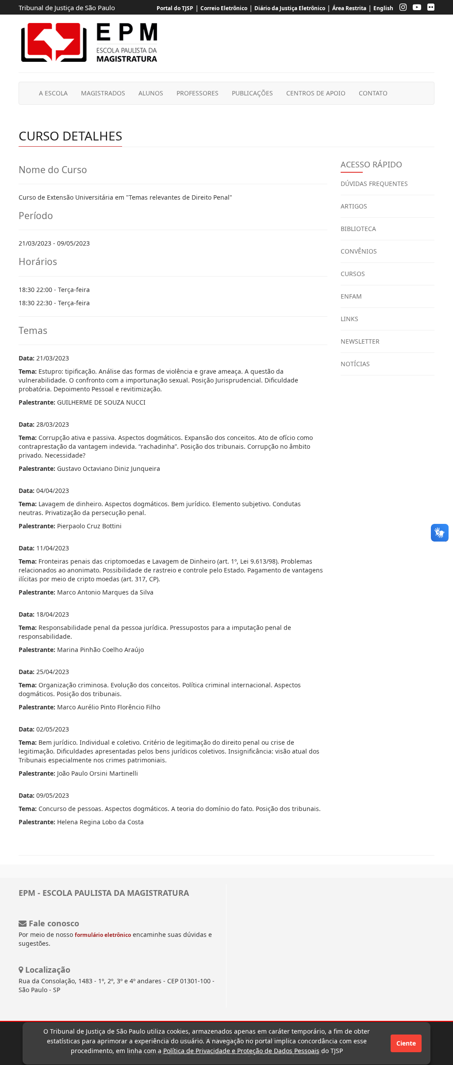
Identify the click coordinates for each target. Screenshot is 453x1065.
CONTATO (373, 93)
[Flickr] (428, 8)
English (383, 8)
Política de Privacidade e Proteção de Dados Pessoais (241, 1050)
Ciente (406, 1043)
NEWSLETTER (360, 341)
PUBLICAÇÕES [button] (252, 93)
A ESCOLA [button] (53, 93)
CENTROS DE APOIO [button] (316, 93)
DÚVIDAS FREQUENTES (374, 183)
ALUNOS (150, 93)
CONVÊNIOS (359, 251)
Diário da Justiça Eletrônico (289, 8)
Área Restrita (349, 8)
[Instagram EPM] (401, 8)
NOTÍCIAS (355, 364)
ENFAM (351, 296)
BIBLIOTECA (358, 228)
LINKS (349, 319)
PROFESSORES (198, 93)
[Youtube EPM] (414, 8)
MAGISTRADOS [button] (103, 93)
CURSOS (353, 273)
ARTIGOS (354, 206)
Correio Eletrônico (223, 8)
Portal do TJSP (175, 8)
